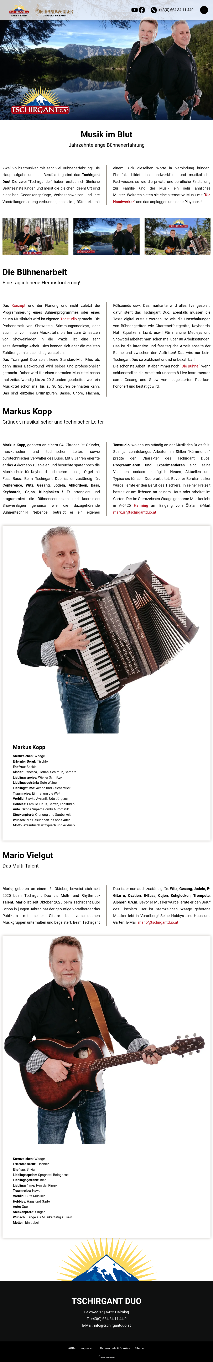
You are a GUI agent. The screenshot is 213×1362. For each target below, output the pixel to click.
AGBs (72, 1348)
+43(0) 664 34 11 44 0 (108, 1318)
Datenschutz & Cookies (115, 1348)
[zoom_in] (35, 253)
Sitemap (140, 1348)
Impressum (87, 1348)
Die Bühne (190, 366)
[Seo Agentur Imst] (106, 1357)
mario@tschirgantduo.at (158, 922)
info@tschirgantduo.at (112, 1325)
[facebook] (142, 11)
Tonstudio (68, 319)
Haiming (141, 505)
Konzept (20, 305)
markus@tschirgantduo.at (134, 512)
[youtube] (135, 11)
